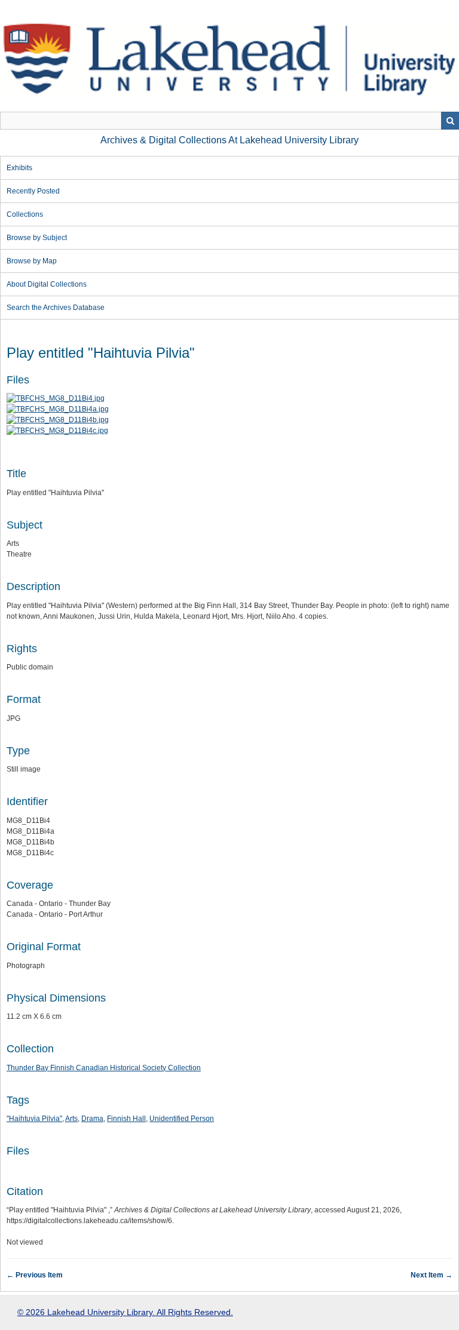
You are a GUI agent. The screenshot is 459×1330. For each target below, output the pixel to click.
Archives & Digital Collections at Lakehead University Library (229, 140)
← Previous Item (35, 1275)
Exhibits (19, 168)
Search (450, 121)
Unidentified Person (181, 1118)
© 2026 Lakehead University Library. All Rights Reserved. (125, 1312)
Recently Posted (33, 191)
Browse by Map (32, 261)
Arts (71, 1118)
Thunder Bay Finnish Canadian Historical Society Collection (104, 1068)
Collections (25, 214)
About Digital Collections (47, 284)
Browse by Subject (37, 238)
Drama (92, 1118)
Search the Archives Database (56, 307)
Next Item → (431, 1275)
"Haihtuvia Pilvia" (34, 1118)
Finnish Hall (126, 1118)
